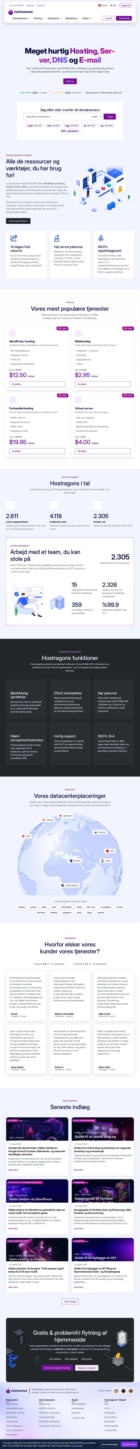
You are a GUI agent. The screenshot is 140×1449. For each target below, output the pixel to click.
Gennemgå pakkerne (18, 221)
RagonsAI (76, 1413)
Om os (107, 1408)
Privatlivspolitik (111, 1426)
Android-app (78, 1418)
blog (106, 1404)
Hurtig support (65, 736)
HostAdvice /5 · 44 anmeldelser (90, 964)
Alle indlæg (70, 1301)
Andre (85, 18)
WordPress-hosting (15, 1413)
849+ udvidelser (69, 131)
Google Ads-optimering (50, 1426)
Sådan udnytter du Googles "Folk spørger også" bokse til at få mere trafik (36, 1270)
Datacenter (53, 18)
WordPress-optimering (49, 1413)
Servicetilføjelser (79, 1404)
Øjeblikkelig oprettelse (19, 695)
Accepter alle (129, 1444)
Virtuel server (12, 1421)
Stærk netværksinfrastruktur (26, 738)
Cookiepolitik (110, 1430)
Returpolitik (109, 1421)
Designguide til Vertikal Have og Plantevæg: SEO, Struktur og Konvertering (103, 1211)
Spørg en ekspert (87, 1367)
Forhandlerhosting (14, 1408)
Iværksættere (78, 1408)
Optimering (71, 18)
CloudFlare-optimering (49, 1421)
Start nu (70, 81)
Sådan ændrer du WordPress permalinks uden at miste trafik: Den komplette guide (36, 1211)
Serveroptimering (47, 1417)
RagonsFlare (11, 1434)
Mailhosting (11, 1417)
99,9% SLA (106, 736)
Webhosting (11, 1404)
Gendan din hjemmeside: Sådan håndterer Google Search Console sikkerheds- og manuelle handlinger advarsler (36, 1151)
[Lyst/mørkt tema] (96, 5)
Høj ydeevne (107, 693)
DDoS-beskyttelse (68, 693)
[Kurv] (98, 18)
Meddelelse (109, 1413)
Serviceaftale (110, 1417)
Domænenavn (20, 18)
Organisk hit (44, 1404)
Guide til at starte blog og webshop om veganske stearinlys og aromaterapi (102, 1149)
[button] (41, 6)
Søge (110, 116)
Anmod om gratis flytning (57, 1367)
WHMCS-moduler (47, 1408)
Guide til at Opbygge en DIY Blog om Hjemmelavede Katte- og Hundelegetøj (97, 1270)
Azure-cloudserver (14, 1430)
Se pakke (16, 384)
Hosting (38, 18)
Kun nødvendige (109, 1444)
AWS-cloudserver (14, 1426)
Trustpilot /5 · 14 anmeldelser (49, 964)
